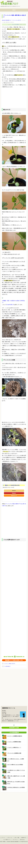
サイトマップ (15, 839)
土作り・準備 (16, 837)
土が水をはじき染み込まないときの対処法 (16, 787)
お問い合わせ (22, 839)
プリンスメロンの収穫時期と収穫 (14, 753)
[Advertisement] (14, 696)
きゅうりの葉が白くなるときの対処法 (15, 764)
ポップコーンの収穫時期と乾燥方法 (14, 736)
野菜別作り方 (23, 837)
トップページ (2, 837)
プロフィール (9, 837)
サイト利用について (6, 839)
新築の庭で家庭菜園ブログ (15, 841)
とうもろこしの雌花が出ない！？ (14, 747)
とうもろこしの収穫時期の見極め (14, 741)
